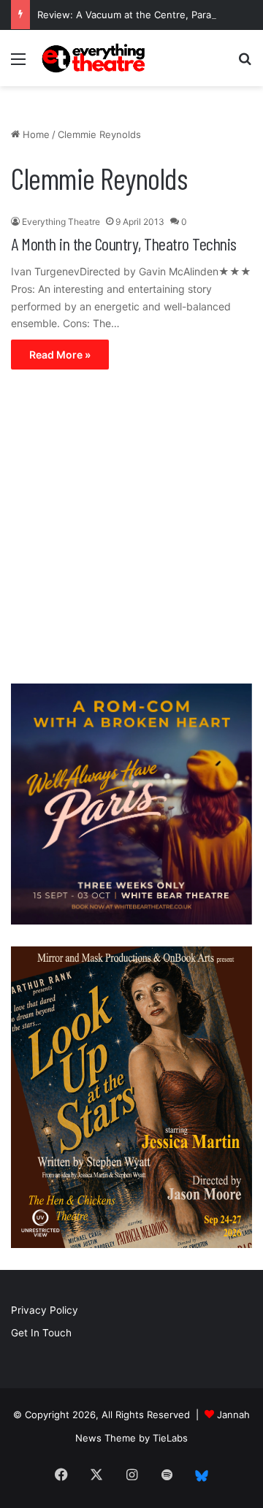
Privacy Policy (44, 1310)
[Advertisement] (131, 530)
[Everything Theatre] (95, 58)
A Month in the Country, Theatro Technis (124, 243)
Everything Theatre (61, 221)
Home (35, 134)
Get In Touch (41, 1333)
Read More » (60, 354)
